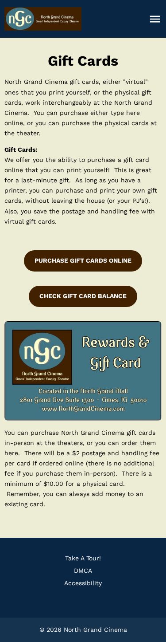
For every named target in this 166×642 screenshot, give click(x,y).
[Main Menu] (155, 19)
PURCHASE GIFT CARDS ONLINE (83, 260)
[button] (83, 371)
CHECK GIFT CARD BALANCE (83, 295)
